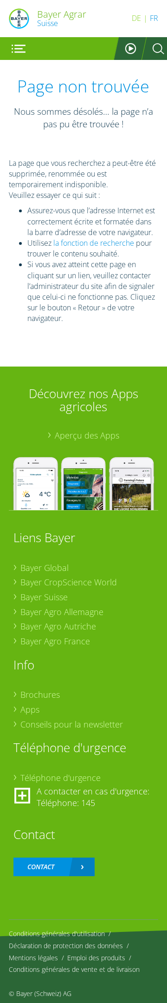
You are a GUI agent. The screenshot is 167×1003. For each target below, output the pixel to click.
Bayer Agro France (55, 641)
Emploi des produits (96, 957)
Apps (29, 709)
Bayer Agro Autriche (58, 626)
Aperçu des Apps (87, 435)
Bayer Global (44, 567)
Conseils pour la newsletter (71, 724)
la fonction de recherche (93, 243)
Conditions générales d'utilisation (57, 933)
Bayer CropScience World (68, 582)
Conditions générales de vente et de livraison (74, 969)
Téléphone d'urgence (60, 777)
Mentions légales (33, 957)
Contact (40, 866)
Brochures (40, 694)
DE (136, 18)
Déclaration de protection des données (66, 945)
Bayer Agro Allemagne (61, 611)
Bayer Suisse (44, 597)
